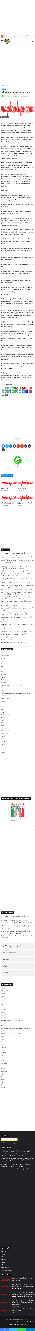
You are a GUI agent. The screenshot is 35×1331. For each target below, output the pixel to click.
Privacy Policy (5, 1268)
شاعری (3, 701)
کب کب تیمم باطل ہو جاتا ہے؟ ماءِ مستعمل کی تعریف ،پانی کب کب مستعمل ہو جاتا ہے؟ (15, 637)
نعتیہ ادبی (3, 744)
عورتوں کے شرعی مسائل (6, 715)
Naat (28, 1322)
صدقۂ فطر (3, 704)
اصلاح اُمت (4, 664)
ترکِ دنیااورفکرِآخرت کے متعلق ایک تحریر (7, 503)
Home (4, 86)
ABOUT (4, 1252)
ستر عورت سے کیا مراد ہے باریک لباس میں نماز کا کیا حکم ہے (11, 629)
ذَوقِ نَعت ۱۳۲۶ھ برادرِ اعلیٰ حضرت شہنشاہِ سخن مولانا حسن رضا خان (12, 685)
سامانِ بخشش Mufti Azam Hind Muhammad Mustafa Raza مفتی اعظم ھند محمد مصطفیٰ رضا (18, 693)
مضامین (3, 739)
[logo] (9, 1141)
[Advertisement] (17, 17)
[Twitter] (7, 446)
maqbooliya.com (7, 96)
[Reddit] (22, 446)
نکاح (3, 747)
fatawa (25, 1322)
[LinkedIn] (10, 446)
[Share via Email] (29, 446)
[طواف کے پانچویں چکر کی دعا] (26, 482)
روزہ (3, 688)
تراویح (3, 672)
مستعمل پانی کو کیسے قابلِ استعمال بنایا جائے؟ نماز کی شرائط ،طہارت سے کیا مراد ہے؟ (15, 634)
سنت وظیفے (4, 696)
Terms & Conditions (6, 1270)
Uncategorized (5, 656)
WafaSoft (27, 1319)
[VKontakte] (25, 446)
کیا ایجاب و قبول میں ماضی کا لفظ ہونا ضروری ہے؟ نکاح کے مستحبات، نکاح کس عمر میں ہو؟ (15, 606)
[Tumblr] (14, 446)
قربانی (3, 723)
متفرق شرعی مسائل (5, 734)
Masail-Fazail (8, 1322)
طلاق (3, 707)
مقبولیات (3, 742)
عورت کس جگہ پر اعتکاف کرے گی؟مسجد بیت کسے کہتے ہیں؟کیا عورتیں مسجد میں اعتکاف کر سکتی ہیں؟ (17, 553)
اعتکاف (3, 666)
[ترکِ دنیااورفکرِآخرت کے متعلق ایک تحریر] (9, 497)
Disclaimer (4, 1260)
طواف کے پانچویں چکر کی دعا (22, 488)
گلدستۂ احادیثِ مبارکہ (5, 731)
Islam (17, 439)
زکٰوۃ (3, 691)
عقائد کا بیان (4, 712)
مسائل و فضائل (4, 736)
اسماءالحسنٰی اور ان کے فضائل (6, 661)
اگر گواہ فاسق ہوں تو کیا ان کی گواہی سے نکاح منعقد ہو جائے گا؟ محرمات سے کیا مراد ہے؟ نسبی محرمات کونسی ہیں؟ (17, 602)
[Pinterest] (18, 446)
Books (31, 1322)
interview (11, 1325)
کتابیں (3, 725)
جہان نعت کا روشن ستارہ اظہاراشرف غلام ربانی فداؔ (25, 503)
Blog (3, 1254)
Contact (4, 1257)
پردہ (3, 669)
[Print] (3, 449)
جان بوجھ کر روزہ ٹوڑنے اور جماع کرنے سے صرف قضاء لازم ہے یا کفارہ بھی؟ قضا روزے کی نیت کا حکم (17, 571)
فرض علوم (4, 717)
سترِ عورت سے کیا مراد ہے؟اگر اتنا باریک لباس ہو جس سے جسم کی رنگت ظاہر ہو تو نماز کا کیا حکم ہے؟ (17, 632)
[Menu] (2, 42)
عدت (3, 709)
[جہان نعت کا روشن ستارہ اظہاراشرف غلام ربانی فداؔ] (26, 497)
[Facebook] (3, 446)
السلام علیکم (4, 622)
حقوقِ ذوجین (4, 677)
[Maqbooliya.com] (7, 41)
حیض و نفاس (4, 680)
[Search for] (33, 42)
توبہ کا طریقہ (4, 674)
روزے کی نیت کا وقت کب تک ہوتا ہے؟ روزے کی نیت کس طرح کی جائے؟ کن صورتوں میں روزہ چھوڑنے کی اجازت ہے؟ (17, 579)
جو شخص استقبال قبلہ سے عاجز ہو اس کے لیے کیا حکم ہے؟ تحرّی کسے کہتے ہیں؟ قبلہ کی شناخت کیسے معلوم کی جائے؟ (17, 609)
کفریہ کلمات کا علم (5, 728)
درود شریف (4, 682)
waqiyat (4, 658)
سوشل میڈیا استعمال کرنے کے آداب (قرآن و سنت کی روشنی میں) (12, 699)
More (15, 1325)
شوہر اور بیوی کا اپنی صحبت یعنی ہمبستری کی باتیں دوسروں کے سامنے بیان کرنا (14, 642)
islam (7, 86)
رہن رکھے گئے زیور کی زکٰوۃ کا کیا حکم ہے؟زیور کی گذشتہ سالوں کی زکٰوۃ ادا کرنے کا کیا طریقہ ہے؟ (16, 583)
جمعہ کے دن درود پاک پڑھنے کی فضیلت (8, 640)
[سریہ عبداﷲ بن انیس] (9, 482)
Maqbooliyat (20, 1322)
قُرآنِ (3, 720)
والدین (3, 752)
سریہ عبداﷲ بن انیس (4, 488)
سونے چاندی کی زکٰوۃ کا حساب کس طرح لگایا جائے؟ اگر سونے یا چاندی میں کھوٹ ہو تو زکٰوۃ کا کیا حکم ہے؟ (17, 590)
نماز (2, 750)
